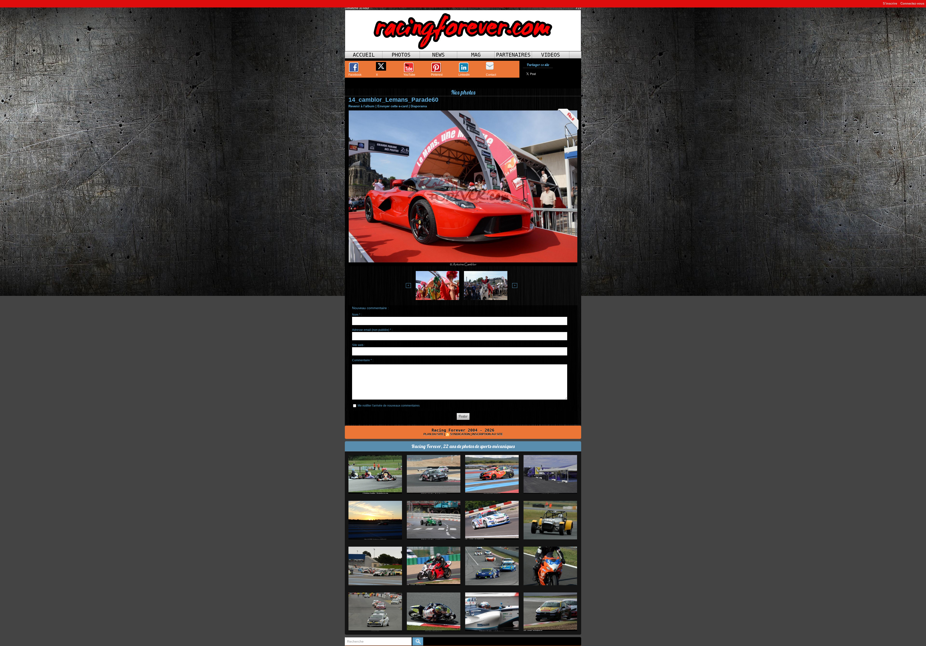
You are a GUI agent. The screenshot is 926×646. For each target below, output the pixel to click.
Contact (491, 74)
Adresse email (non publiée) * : (372, 330)
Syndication (460, 434)
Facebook (354, 74)
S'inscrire (890, 3)
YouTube (409, 74)
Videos (550, 55)
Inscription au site (487, 434)
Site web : (358, 345)
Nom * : (357, 314)
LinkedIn (464, 74)
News (438, 55)
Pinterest (437, 74)
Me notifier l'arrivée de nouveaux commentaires (389, 405)
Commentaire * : (362, 360)
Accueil (364, 55)
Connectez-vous (912, 3)
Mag (476, 55)
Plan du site (433, 434)
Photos (401, 55)
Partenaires (513, 55)
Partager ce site (538, 64)
